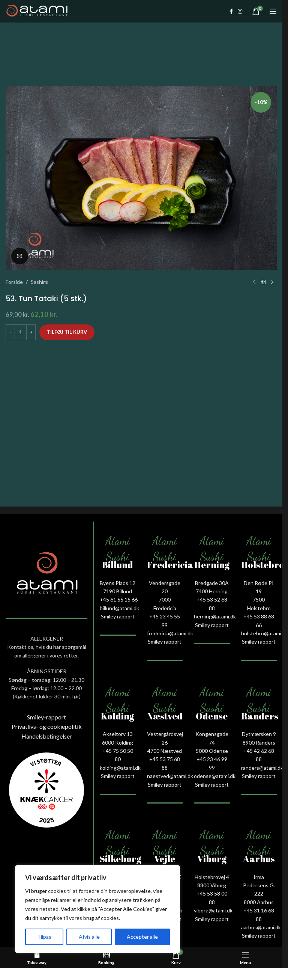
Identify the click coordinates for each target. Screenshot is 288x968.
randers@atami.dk (262, 767)
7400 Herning (212, 591)
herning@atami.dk (215, 616)
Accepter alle (142, 936)
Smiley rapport (118, 616)
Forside (14, 282)
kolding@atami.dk (120, 767)
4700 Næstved (164, 751)
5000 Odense (212, 751)
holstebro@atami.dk (264, 633)
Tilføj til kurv (67, 332)
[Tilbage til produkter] (263, 281)
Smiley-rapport (46, 717)
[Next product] (272, 281)
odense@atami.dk (215, 776)
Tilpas (44, 936)
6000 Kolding (117, 742)
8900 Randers (259, 742)
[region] (97, 909)
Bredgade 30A (212, 583)
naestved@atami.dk (170, 776)
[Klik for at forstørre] (19, 256)
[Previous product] (254, 281)
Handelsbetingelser (46, 736)
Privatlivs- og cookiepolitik (47, 726)
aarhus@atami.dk (261, 927)
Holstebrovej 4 (212, 877)
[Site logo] (37, 11)
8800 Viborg (211, 885)
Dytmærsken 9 (259, 734)
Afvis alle (89, 936)
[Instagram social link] (240, 11)
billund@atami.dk (119, 608)
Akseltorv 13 (118, 734)
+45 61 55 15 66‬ (119, 599)
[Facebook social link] (231, 11)
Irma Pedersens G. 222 (259, 885)
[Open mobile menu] (273, 11)
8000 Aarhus (259, 902)
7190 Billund (117, 591)
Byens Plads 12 (117, 583)
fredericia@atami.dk (170, 633)
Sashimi (39, 282)
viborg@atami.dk (213, 910)
